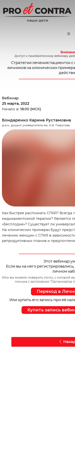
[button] (68, 33)
